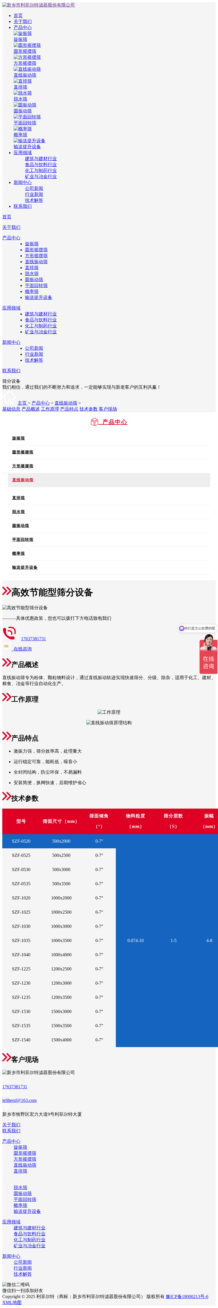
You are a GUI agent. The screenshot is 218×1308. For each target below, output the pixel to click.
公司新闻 (34, 188)
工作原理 (50, 409)
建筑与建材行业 (41, 158)
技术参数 (88, 409)
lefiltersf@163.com (19, 1100)
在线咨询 (21, 648)
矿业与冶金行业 (41, 176)
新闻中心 (23, 182)
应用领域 (23, 152)
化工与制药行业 (41, 170)
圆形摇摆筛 (36, 249)
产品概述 (31, 409)
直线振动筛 (36, 261)
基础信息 (11, 409)
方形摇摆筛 (36, 255)
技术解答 (34, 200)
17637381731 (33, 638)
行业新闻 (34, 194)
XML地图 (12, 1302)
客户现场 (108, 409)
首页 (18, 15)
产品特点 (69, 409)
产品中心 (23, 27)
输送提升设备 (38, 297)
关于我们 (23, 21)
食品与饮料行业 (41, 164)
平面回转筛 (36, 285)
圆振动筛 (34, 279)
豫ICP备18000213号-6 (187, 1296)
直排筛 (32, 267)
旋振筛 (32, 243)
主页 (23, 403)
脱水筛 (32, 273)
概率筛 (32, 291)
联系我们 (23, 206)
